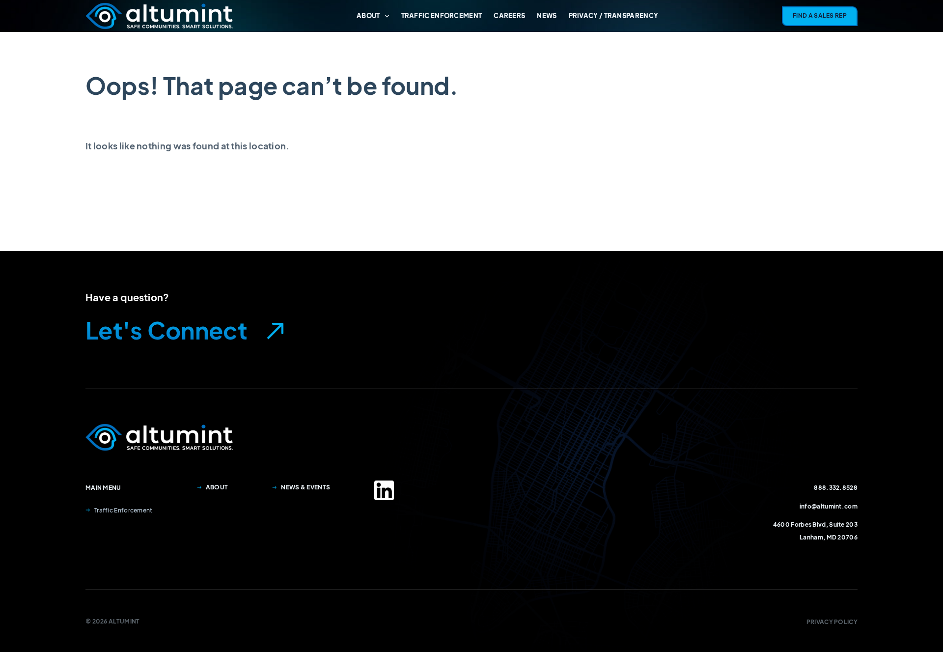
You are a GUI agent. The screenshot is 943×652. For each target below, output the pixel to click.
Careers (509, 16)
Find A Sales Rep (820, 15)
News (546, 16)
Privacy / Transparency (614, 16)
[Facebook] (384, 490)
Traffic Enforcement (441, 16)
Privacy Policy (832, 621)
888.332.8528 (836, 487)
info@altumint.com (829, 506)
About (368, 16)
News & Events (305, 487)
